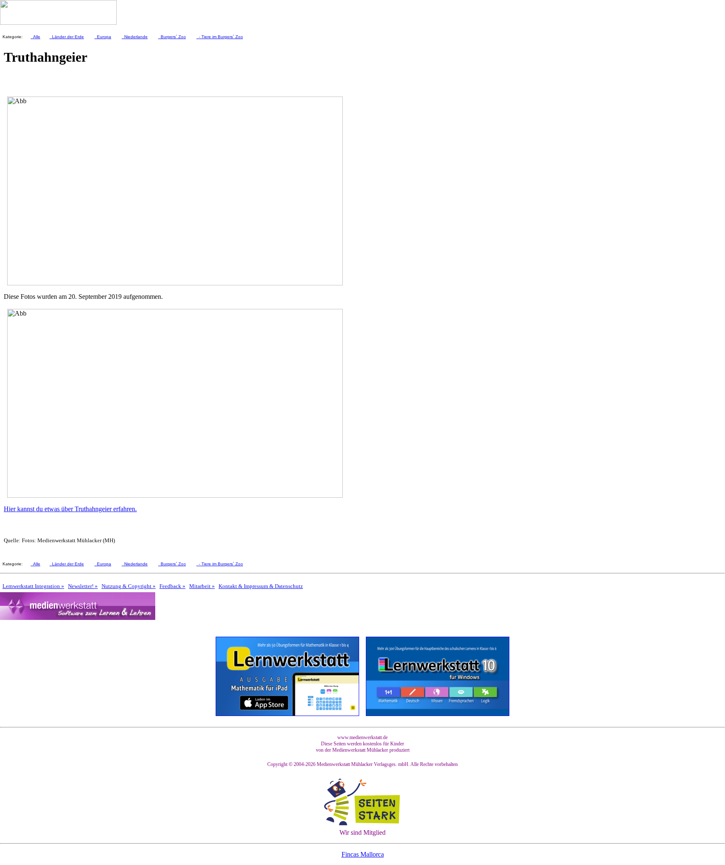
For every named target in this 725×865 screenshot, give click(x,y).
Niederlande (135, 36)
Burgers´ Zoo (172, 36)
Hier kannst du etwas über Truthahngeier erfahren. (70, 508)
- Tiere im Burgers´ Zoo (219, 36)
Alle (35, 36)
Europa (102, 36)
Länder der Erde (67, 36)
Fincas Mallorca (363, 854)
